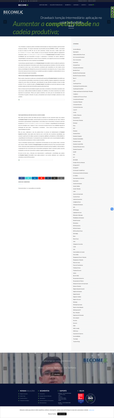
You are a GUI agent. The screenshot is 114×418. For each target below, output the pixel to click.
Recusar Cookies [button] (52, 413)
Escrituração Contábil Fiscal (78, 170)
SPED (74, 325)
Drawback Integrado (77, 136)
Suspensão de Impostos (78, 333)
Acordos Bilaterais (77, 49)
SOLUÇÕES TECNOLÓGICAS (56, 4)
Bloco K (74, 78)
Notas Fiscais (76, 238)
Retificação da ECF (77, 310)
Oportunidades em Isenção (78, 252)
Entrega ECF (75, 167)
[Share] (112, 16)
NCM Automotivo (76, 225)
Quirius (74, 273)
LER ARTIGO (57, 374)
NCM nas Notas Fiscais (78, 231)
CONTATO (83, 4)
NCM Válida (75, 233)
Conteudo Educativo (77, 104)
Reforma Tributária (77, 286)
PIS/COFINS (75, 254)
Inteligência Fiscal (76, 202)
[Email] (112, 8)
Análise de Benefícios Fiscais (79, 54)
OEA (74, 249)
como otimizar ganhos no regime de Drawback (36, 54)
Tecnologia (75, 338)
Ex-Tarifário (75, 175)
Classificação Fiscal (77, 83)
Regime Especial (76, 294)
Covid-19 (75, 109)
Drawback (75, 130)
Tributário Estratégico (24, 400)
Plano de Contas (76, 262)
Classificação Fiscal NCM (78, 88)
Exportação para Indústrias (78, 178)
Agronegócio (76, 51)
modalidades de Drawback (25, 52)
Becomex (71, 26)
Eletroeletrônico (43, 402)
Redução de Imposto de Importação (80, 283)
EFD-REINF (75, 159)
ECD (74, 154)
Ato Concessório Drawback (78, 57)
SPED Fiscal (75, 331)
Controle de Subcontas (78, 107)
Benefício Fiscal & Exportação (79, 73)
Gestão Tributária (76, 188)
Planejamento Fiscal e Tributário (79, 257)
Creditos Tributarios (77, 115)
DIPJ (74, 128)
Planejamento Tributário (78, 259)
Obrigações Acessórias (78, 244)
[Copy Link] (112, 13)
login (28, 188)
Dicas (74, 125)
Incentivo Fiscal (76, 196)
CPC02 (74, 112)
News (74, 236)
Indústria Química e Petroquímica (47, 400)
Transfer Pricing (76, 341)
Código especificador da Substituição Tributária (83, 91)
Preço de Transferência (78, 265)
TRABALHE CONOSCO (82, 1)
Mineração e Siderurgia (78, 215)
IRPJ (74, 207)
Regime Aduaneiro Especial (78, 288)
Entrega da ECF (76, 165)
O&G (74, 241)
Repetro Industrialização (78, 307)
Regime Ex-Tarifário (77, 296)
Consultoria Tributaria (77, 101)
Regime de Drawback (77, 291)
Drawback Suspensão (77, 149)
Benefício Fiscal (76, 70)
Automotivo (75, 62)
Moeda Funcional (76, 220)
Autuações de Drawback (78, 67)
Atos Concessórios (77, 59)
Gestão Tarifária (76, 186)
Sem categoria (76, 317)
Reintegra (75, 302)
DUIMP (74, 152)
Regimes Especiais (24, 393)
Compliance (75, 94)
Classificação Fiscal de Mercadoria (80, 86)
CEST (74, 80)
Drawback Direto (76, 133)
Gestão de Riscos (23, 398)
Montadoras (75, 223)
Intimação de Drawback (78, 204)
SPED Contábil (76, 328)
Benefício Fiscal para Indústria (79, 75)
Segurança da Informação (78, 315)
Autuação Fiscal (76, 65)
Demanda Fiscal (76, 117)
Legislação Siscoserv (77, 212)
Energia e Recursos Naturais (79, 162)
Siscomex (75, 320)
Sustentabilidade (76, 336)
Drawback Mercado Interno (78, 146)
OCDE (74, 246)
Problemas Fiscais (76, 267)
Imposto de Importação (78, 194)
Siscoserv (75, 323)
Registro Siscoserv (77, 299)
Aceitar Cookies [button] (62, 413)
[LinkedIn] (112, 10)
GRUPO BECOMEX (43, 4)
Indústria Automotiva (77, 199)
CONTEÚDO (76, 4)
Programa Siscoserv (77, 270)
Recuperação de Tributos (78, 281)
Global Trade (22, 396)
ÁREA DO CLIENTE (92, 1)
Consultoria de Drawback (78, 99)
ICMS (74, 191)
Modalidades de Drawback (78, 217)
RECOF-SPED (76, 275)
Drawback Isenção (77, 141)
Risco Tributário (76, 312)
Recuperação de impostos (78, 278)
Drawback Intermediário (78, 138)
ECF (74, 157)
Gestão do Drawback (77, 183)
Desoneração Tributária (78, 120)
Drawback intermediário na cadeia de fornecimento (34, 123)
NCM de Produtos (77, 228)
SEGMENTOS (68, 4)
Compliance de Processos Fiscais (80, 96)
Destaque (75, 123)
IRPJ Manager (76, 209)
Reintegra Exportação (77, 304)
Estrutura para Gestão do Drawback (80, 173)
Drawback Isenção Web (78, 144)
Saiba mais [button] (91, 410)
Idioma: (90, 4)
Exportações (75, 180)
